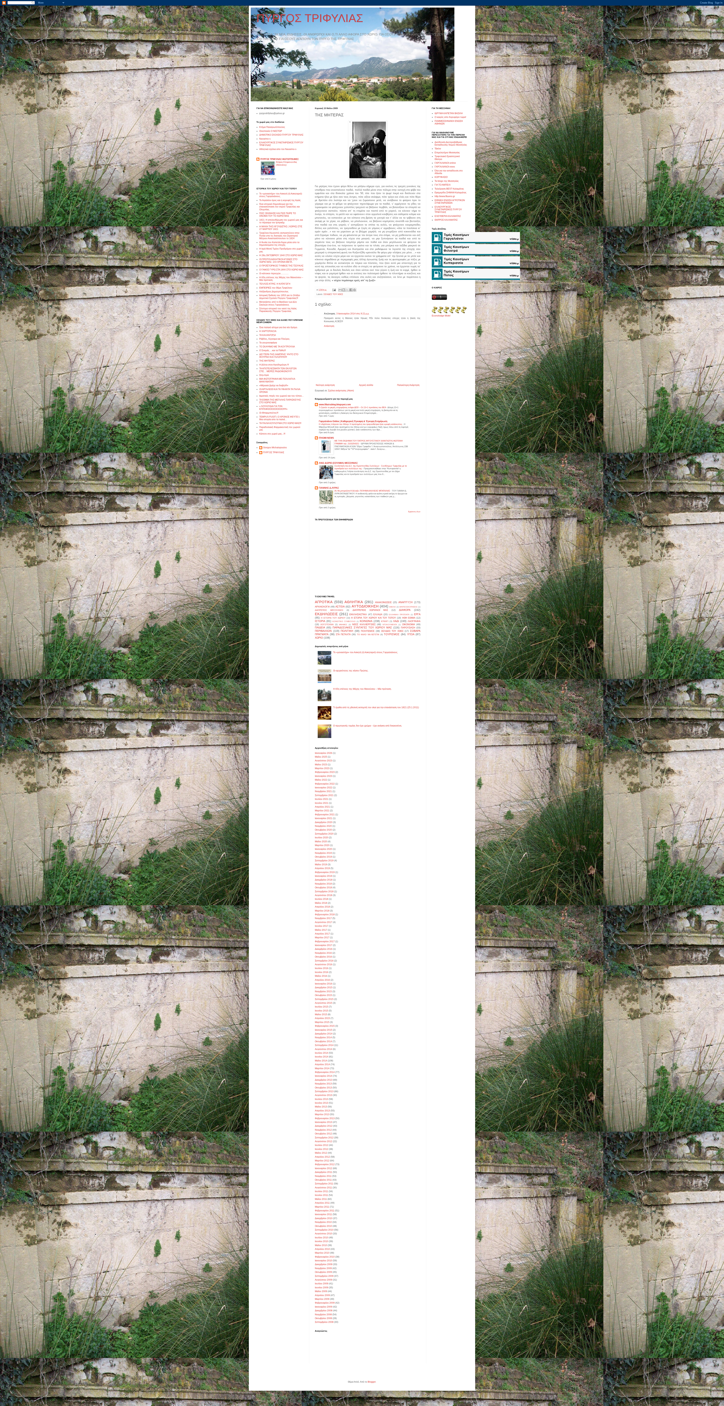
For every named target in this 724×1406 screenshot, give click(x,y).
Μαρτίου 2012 (322, 1160)
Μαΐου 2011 (321, 1199)
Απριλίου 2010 (322, 1249)
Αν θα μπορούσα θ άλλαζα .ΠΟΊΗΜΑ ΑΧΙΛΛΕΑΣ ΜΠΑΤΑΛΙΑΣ (362, 491)
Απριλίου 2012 (322, 1157)
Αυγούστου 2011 (323, 1187)
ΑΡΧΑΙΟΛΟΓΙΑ (322, 606)
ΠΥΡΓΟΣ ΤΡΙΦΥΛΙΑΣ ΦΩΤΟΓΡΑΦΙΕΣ (279, 159)
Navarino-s (265, 138)
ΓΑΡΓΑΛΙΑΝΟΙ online (445, 163)
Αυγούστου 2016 (323, 964)
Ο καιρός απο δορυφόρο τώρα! (450, 117)
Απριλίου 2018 (322, 906)
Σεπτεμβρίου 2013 (324, 1091)
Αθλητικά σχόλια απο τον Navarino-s (277, 149)
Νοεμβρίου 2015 (323, 991)
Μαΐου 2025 (321, 757)
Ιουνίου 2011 (321, 1195)
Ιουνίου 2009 (321, 1287)
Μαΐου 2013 (321, 1106)
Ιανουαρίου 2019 (323, 876)
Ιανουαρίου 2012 (323, 1168)
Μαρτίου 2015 (322, 1022)
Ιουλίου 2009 (321, 1283)
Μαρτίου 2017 (322, 937)
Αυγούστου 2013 (323, 1095)
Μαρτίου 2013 (322, 1114)
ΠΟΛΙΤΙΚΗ (347, 630)
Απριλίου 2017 (322, 933)
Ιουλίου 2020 (321, 837)
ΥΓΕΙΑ (410, 634)
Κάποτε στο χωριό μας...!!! (272, 433)
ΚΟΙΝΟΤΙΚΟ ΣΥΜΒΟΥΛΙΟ (343, 621)
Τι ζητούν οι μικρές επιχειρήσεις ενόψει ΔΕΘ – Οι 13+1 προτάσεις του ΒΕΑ (352, 407)
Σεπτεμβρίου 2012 (324, 1137)
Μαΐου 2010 (321, 1245)
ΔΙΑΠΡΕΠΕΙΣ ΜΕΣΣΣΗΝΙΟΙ (329, 610)
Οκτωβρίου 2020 (323, 830)
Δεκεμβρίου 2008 (323, 1310)
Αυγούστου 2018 (323, 895)
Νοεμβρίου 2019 (323, 853)
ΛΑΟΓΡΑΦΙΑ (414, 621)
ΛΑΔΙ (396, 621)
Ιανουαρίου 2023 (323, 776)
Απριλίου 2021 (322, 807)
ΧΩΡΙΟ (319, 637)
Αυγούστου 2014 (323, 1049)
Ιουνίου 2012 (321, 1149)
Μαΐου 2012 (321, 1153)
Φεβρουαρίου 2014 (325, 1072)
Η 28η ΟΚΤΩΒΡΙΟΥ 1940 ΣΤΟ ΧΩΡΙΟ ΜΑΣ (281, 255)
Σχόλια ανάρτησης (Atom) (341, 390)
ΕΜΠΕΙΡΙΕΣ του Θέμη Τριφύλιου (275, 287)
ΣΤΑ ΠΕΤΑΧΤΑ (343, 634)
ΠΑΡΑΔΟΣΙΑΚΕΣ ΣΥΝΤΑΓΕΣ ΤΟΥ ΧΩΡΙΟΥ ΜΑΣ (362, 627)
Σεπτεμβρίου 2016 (324, 960)
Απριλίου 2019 (322, 868)
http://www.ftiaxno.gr (445, 196)
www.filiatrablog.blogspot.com (335, 404)
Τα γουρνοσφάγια (268, 342)
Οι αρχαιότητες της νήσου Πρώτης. (350, 670)
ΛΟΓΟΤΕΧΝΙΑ (327, 624)
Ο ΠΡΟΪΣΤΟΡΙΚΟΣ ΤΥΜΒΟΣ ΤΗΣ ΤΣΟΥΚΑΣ (281, 265)
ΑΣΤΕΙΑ (340, 606)
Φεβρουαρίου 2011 (324, 1210)
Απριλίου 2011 (322, 1203)
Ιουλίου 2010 (321, 1237)
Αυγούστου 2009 (323, 1280)
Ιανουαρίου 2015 (323, 1030)
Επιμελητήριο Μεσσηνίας (447, 152)
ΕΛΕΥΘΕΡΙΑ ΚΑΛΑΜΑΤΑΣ (448, 216)
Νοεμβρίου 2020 (323, 826)
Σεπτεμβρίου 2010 (324, 1230)
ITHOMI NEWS (326, 438)
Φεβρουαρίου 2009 (325, 1303)
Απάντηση (329, 326)
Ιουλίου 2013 (321, 1099)
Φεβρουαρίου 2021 (325, 814)
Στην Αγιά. (264, 375)
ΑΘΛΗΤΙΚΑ (353, 602)
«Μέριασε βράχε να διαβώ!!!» (273, 385)
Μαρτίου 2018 (322, 910)
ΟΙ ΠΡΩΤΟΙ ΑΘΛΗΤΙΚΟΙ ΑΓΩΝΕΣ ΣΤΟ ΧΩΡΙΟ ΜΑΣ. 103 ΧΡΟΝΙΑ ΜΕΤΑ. (278, 260)
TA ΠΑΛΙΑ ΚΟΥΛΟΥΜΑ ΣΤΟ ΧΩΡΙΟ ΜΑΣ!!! (280, 423)
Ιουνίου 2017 (321, 926)
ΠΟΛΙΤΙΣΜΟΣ (367, 631)
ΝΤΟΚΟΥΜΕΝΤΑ (390, 625)
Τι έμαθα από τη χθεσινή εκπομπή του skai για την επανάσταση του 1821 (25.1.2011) (376, 707)
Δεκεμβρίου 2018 (323, 879)
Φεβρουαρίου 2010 (325, 1256)
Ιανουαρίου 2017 (323, 945)
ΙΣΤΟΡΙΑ (320, 621)
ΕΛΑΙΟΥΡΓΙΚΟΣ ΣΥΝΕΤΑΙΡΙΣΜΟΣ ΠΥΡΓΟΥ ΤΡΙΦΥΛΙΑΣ (448, 210)
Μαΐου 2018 (321, 903)
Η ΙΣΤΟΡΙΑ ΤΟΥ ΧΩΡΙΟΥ (333, 618)
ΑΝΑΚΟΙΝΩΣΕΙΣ (383, 602)
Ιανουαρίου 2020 (323, 849)
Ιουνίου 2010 (321, 1241)
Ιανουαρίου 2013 (323, 1122)
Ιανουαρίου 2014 (323, 1076)
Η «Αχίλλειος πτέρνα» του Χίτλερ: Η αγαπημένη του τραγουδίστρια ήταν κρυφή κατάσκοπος (361, 424)
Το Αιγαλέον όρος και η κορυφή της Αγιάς (280, 200)
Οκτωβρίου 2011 (323, 1180)
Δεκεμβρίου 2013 (323, 1080)
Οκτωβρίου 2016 (323, 956)
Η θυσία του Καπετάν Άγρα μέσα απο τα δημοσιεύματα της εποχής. (279, 243)
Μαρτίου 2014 (322, 1068)
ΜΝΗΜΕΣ (343, 625)
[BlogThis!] (344, 290)
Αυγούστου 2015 (323, 1003)
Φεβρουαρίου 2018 (325, 914)
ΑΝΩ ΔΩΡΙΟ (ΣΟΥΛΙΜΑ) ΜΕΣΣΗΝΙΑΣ (338, 463)
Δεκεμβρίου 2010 (323, 1218)
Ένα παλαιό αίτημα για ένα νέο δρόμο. (278, 327)
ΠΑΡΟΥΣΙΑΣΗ (408, 627)
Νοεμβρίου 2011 (323, 1176)
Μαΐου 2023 (321, 764)
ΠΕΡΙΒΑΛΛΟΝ (323, 630)
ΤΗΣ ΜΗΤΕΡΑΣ (267, 360)
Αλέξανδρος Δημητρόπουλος (273, 291)
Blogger (372, 1382)
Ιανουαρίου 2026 (323, 753)
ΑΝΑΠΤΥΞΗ (405, 602)
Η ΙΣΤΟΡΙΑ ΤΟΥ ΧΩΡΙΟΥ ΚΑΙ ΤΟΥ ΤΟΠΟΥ (373, 618)
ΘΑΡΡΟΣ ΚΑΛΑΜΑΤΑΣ (446, 220)
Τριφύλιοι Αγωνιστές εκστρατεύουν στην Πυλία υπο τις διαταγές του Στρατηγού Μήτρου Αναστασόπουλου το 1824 (279, 236)
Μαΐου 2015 (321, 1014)
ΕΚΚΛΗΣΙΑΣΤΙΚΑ (358, 614)
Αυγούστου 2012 (323, 1141)
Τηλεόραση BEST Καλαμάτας (449, 188)
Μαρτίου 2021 (322, 810)
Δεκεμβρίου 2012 (323, 1126)
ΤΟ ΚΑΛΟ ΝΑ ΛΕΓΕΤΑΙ (368, 634)
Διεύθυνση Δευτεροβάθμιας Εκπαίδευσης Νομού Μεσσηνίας (451, 143)
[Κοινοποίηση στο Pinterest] (354, 290)
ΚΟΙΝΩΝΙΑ (366, 621)
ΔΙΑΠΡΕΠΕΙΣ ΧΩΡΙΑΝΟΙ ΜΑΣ (370, 610)
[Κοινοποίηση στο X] (347, 290)
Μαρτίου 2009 (322, 1299)
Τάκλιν (438, 148)
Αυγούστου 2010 (323, 1233)
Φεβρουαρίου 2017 (325, 941)
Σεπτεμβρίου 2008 (324, 1322)
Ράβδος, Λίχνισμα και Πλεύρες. (274, 339)
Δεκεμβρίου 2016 (323, 949)
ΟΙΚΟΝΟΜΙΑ (408, 624)
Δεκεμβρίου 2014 (323, 1033)
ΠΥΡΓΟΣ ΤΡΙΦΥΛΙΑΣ (309, 18)
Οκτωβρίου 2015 (323, 995)
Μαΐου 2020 (321, 841)
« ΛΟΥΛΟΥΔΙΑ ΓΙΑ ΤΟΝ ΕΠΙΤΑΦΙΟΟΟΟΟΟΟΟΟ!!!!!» (273, 407)
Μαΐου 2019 (321, 864)
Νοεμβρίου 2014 (323, 1037)
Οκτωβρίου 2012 (323, 1133)
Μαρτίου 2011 (322, 1207)
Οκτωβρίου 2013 (323, 1087)
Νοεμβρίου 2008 (323, 1314)
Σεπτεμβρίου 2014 (324, 1045)
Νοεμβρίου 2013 (323, 1083)
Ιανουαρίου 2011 (323, 1214)
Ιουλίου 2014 (321, 1053)
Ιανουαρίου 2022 (323, 787)
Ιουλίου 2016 (321, 968)
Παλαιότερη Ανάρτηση (408, 385)
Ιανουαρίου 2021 (323, 818)
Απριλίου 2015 (322, 1018)
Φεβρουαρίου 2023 (325, 772)
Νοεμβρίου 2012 (323, 1130)
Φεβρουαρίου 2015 (325, 1026)
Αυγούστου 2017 (323, 922)
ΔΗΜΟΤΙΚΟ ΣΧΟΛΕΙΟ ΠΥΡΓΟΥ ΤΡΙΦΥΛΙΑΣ (281, 135)
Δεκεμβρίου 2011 (323, 1172)
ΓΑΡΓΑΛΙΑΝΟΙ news (445, 166)
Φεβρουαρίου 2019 (325, 872)
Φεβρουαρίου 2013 (325, 1118)
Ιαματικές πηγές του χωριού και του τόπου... (281, 396)
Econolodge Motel (441, 315)
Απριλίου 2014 (322, 1064)
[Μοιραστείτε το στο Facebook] (351, 290)
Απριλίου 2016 (322, 980)
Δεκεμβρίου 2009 (323, 1264)
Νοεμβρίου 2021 (323, 791)
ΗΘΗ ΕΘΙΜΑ (408, 618)
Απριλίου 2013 (322, 1110)
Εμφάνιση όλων (414, 512)
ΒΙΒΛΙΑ (392, 607)
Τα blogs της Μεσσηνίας (447, 181)
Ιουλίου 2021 (321, 799)
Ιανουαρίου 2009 (323, 1306)
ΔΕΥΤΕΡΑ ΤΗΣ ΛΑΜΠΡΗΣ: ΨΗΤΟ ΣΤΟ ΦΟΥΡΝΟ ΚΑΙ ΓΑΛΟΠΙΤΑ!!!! (278, 355)
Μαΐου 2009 (321, 1291)
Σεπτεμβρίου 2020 (324, 833)
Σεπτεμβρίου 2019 (324, 860)
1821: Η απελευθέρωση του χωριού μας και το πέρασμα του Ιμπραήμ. (281, 221)
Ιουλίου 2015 (321, 1006)
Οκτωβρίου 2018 (323, 887)
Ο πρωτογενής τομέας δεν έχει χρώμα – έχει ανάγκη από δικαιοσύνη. (367, 725)
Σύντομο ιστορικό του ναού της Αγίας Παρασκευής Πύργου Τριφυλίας (278, 310)
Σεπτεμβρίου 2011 (324, 1183)
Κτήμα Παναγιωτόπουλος (272, 127)
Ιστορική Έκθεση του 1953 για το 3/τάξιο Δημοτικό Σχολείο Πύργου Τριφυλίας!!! (279, 296)
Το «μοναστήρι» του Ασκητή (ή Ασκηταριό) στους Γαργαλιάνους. (365, 652)
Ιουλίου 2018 (321, 899)
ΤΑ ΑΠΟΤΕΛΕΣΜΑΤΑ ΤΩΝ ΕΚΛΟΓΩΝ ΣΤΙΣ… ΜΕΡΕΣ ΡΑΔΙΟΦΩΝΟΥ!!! (278, 369)
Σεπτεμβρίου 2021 (324, 795)
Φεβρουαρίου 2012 (325, 1164)
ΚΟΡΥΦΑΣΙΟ (441, 177)
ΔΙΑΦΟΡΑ (404, 609)
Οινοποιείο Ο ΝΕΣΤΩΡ (270, 131)
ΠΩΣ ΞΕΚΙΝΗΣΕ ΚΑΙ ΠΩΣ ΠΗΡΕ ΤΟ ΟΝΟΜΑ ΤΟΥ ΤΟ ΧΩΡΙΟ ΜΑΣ (277, 214)
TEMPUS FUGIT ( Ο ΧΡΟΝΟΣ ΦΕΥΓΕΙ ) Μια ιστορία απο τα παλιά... (279, 418)
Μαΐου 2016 (321, 976)
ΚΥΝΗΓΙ (384, 621)
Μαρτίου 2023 (322, 768)
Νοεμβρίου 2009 (323, 1268)
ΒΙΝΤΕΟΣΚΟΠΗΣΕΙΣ (408, 607)
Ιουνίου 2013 (321, 1103)
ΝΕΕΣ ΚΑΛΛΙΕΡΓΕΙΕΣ (363, 624)
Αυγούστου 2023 (323, 760)
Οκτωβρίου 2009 (323, 1272)
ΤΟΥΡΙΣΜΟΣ (392, 634)
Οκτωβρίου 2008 (323, 1318)
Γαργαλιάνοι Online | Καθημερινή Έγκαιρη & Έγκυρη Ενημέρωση (353, 421)
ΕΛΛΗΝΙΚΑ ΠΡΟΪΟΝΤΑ (399, 615)
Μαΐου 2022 (321, 780)
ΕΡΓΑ (417, 614)
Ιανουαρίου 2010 (323, 1260)
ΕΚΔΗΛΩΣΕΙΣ (326, 614)
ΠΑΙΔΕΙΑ (320, 627)
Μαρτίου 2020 (322, 845)
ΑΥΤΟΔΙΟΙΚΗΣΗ (365, 606)
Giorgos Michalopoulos (275, 447)
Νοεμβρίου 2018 (323, 883)
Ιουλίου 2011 (321, 1191)
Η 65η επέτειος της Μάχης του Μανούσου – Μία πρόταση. (362, 689)
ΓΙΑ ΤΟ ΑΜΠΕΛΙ (442, 185)
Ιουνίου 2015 (321, 1010)
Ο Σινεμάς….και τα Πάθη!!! (272, 350)
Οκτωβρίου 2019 (323, 856)
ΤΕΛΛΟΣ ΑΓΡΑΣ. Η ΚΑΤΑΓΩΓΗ (274, 284)
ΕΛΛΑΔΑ (377, 614)
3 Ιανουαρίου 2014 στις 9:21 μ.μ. (352, 313)
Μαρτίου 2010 (322, 1253)
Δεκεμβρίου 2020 (323, 822)
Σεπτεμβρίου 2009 (324, 1276)
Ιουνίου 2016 (321, 972)
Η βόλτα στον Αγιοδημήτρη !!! (274, 364)
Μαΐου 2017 (321, 930)
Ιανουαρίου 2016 (323, 983)
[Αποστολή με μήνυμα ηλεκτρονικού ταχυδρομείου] (340, 290)
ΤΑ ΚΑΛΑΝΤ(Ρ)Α (267, 335)
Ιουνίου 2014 (321, 1056)
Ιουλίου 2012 (321, 1145)
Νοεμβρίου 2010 (323, 1222)
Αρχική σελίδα (366, 385)
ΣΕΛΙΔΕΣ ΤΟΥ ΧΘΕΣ (333, 294)
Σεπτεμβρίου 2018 (324, 891)
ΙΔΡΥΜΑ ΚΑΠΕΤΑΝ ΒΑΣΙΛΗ (449, 113)
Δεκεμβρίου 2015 (323, 987)
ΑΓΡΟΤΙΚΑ (324, 602)
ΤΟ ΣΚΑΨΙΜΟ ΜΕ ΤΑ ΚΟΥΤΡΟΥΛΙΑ (277, 346)
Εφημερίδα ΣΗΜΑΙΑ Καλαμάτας (450, 192)
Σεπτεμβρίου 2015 (324, 999)
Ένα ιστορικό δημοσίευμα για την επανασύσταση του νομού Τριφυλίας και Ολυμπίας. (279, 207)
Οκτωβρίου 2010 (323, 1226)
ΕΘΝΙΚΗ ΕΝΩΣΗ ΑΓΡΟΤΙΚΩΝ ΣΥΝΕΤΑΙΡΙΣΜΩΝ (450, 201)
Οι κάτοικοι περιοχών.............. (273, 273)
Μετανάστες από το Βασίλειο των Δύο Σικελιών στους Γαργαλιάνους (278, 303)
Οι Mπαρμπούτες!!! (268, 413)
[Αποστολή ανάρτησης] (333, 290)
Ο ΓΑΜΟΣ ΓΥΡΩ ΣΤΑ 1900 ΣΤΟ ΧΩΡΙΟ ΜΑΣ (281, 269)
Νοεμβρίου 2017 (323, 918)
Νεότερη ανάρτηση (325, 385)
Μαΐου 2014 (321, 1060)
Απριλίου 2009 (322, 1295)
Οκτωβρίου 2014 (323, 1041)
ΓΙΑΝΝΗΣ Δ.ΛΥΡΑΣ (329, 488)
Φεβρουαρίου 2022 (325, 783)
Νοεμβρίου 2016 (323, 953)
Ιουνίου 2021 (321, 803)
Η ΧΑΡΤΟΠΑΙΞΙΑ (267, 331)
